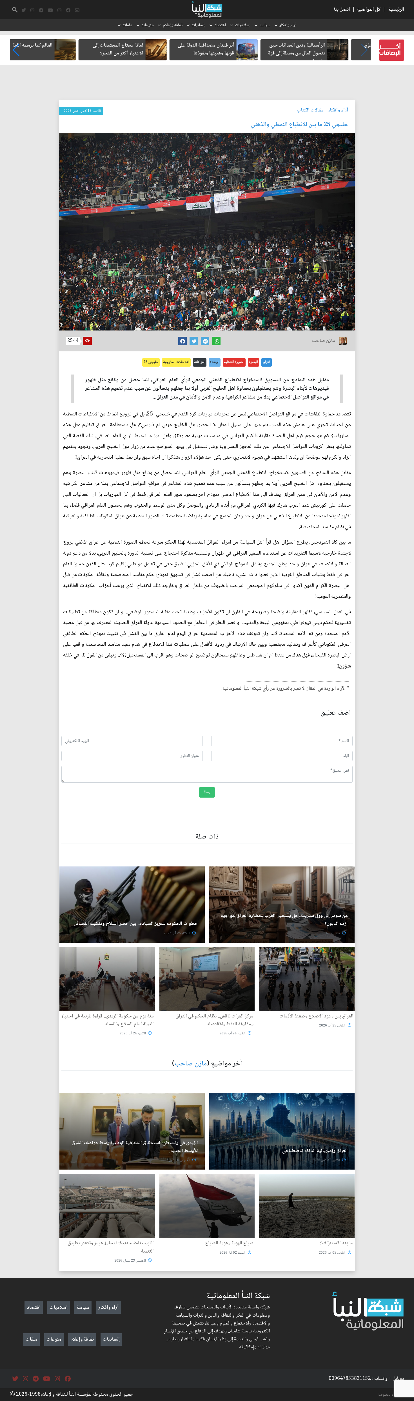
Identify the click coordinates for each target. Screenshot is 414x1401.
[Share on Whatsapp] (216, 341)
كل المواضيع (368, 9)
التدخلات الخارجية (176, 362)
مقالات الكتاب (310, 110)
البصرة (253, 362)
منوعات (147, 25)
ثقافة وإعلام (172, 25)
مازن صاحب (191, 1064)
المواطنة (199, 362)
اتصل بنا (342, 9)
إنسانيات (198, 25)
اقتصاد (220, 25)
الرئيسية (396, 9)
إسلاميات (242, 25)
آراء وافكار (287, 25)
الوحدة (214, 362)
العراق (266, 362)
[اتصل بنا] (77, 10)
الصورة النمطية (234, 362)
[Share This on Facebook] (182, 341)
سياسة (264, 25)
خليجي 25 (151, 362)
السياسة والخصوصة (391, 1395)
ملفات (127, 25)
